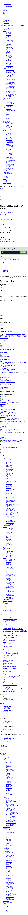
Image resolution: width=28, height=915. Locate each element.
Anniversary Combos (11, 72)
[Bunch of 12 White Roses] (14, 412)
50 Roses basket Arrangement (10, 625)
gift (4, 657)
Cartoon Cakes (9, 40)
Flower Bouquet (10, 103)
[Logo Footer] (3, 694)
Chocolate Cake (7, 646)
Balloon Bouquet (10, 74)
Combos (5, 68)
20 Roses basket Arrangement (10, 619)
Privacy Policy (7, 708)
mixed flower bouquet (8, 663)
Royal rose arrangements (10, 683)
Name (2, 315)
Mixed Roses (7, 671)
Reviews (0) (6, 271)
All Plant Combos (10, 71)
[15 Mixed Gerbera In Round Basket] (14, 429)
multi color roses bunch (8, 677)
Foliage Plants (9, 146)
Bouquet (5, 639)
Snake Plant (9, 166)
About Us (6, 20)
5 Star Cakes (9, 32)
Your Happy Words (5, 232)
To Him (5, 180)
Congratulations (6, 98)
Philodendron (9, 161)
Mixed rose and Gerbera (8, 669)
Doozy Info (21, 734)
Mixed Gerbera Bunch (9, 668)
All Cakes (8, 33)
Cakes (4, 31)
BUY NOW (9, 258)
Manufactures (7, 724)
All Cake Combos (10, 70)
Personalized (6, 122)
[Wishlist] (0, 202)
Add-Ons (2, 237)
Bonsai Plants (9, 140)
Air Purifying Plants (10, 132)
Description (5, 270)
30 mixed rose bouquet (21, 335)
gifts (4, 658)
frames (4, 649)
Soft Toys (8, 115)
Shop (5, 21)
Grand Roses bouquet (8, 660)
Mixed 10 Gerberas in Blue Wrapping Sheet (10, 421)
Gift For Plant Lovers (11, 148)
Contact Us (6, 23)
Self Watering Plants (11, 165)
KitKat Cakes (9, 56)
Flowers (5, 99)
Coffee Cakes (9, 43)
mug (4, 673)
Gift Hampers (9, 90)
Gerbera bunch (8, 655)
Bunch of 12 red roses (5, 365)
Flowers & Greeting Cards (12, 84)
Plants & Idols (9, 97)
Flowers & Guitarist (10, 86)
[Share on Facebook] (3, 266)
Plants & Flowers (10, 95)
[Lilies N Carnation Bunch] (14, 406)
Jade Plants (8, 150)
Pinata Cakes (9, 59)
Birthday (5, 29)
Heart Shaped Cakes (11, 53)
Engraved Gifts (9, 123)
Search (22, 25)
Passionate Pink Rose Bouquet (7, 402)
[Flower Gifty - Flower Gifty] (3, 10)
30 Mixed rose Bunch (5, 336)
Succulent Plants (10, 168)
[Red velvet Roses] (14, 354)
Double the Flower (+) (9, 241)
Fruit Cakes (8, 51)
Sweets (7, 118)
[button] (3, 344)
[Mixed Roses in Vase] (0, 219)
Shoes (4, 175)
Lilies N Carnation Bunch (6, 409)
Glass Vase (8, 106)
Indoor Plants (9, 149)
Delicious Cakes (10, 45)
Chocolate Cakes (10, 41)
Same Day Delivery (7, 173)
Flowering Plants (10, 145)
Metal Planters (9, 156)
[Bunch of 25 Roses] (14, 388)
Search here (3, 25)
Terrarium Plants (10, 171)
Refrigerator (6, 172)
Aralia (7, 136)
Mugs (7, 114)
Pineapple (8, 60)
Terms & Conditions (9, 738)
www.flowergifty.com (8, 700)
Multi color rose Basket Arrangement (11, 676)
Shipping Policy (8, 706)
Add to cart (3, 258)
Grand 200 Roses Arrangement (7, 372)
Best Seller (6, 722)
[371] (1, 199)
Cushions (8, 113)
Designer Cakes (9, 47)
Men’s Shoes (6, 119)
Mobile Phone (6, 121)
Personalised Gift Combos (12, 91)
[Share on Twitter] (3, 265)
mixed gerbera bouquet (9, 666)
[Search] (3, 16)
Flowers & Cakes (10, 82)
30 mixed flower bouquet (9, 335)
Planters (8, 162)
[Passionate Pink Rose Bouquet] (14, 399)
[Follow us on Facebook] (1, 703)
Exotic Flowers (9, 101)
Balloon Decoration (10, 110)
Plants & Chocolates (11, 94)
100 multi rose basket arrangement (9, 627)
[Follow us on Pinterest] (2, 703)
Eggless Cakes (9, 48)
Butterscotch (9, 39)
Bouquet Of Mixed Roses (17, 336)
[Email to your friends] (3, 267)
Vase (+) (6, 239)
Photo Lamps (9, 129)
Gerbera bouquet (10, 653)
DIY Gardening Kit (10, 142)
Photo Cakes (9, 58)
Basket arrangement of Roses (12, 635)
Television (5, 176)
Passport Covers (10, 126)
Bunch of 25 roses (7, 643)
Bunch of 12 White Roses (6, 415)
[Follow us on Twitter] (0, 703)
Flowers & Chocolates (11, 83)
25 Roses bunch (6, 624)
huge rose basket (7, 661)
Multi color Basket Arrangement (13, 675)
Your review (3, 303)
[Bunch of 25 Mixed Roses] (0, 212)
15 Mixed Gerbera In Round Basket (8, 432)
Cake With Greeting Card (12, 76)
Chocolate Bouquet (10, 80)
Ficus (7, 144)
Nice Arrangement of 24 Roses (7, 382)
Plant (4, 679)
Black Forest (9, 37)
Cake (4, 644)
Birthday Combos (10, 75)
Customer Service (8, 721)
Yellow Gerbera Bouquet (10, 689)
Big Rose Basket (8, 637)
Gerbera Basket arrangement (11, 651)
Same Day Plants (10, 164)
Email (2, 318)
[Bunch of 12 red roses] (14, 361)
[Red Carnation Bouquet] (14, 346)
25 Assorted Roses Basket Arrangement (9, 620)
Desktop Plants (9, 141)
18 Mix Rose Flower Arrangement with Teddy (11, 443)
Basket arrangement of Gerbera (13, 629)
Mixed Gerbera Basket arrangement (15, 665)
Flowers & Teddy (10, 88)
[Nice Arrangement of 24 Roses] (14, 379)
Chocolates (8, 111)
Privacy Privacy (8, 737)
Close (1, 450)
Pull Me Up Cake (10, 62)
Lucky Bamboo (9, 153)
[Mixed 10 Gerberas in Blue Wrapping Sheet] (14, 418)
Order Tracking (7, 4)
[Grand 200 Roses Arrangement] (14, 369)
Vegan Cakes (9, 67)
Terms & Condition (8, 710)
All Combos (9, 133)
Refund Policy (7, 707)
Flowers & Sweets (10, 87)
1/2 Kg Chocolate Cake (8, 617)
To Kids (5, 181)
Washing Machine (7, 183)
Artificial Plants (9, 138)
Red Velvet (8, 63)
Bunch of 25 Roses (4, 391)
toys (4, 686)
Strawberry (8, 64)
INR (1, 1)
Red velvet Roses (4, 358)
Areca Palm (8, 137)
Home (5, 18)
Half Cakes (8, 52)
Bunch (4, 642)
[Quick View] (9, 344)
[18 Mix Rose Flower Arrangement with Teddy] (14, 440)
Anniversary (6, 28)
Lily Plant (8, 152)
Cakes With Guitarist (11, 79)
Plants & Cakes (9, 92)
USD (4, 1)
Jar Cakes (8, 55)
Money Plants (9, 157)
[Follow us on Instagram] (3, 703)
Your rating (2, 300)
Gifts (4, 107)
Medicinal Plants (10, 154)
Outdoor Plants (9, 158)
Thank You (5, 177)
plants (5, 681)
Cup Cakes (8, 44)
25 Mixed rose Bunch (8, 623)
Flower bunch (9, 105)
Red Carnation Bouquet (5, 349)
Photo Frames (9, 127)
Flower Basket (9, 102)
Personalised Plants (10, 160)
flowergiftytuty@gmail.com (9, 699)
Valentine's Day (9, 66)
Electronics (6, 648)
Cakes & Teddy (9, 78)
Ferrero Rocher (9, 49)
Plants (4, 130)
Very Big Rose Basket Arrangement (14, 688)
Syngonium (8, 169)
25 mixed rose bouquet (8, 621)
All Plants (8, 109)
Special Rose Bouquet (10, 685)
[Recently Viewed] (2, 744)
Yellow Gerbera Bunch (10, 691)
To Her (4, 179)
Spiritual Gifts (9, 117)
